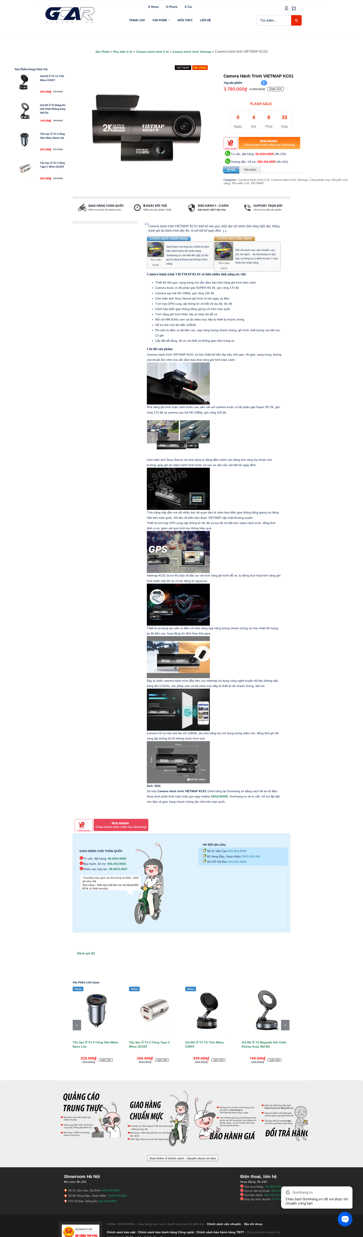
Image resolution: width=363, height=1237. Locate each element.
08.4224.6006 (264, 154)
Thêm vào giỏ (230, 148)
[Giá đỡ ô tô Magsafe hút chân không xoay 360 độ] (265, 1011)
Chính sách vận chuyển (224, 1224)
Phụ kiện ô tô (122, 51)
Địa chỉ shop (253, 1224)
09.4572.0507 (118, 869)
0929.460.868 (251, 856)
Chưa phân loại (320, 179)
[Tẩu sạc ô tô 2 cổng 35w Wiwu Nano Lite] (97, 1011)
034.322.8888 (237, 861)
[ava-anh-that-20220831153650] (146, 127)
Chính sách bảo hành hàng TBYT (220, 1232)
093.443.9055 (266, 161)
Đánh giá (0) (86, 953)
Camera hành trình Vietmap (191, 51)
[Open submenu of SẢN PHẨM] (169, 20)
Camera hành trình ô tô (152, 51)
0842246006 (219, 796)
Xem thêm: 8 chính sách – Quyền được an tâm (183, 1158)
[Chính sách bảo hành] (223, 244)
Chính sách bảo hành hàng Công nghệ (166, 1232)
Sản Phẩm (102, 51)
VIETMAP (257, 183)
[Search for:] (274, 20)
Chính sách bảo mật (121, 1232)
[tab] (86, 953)
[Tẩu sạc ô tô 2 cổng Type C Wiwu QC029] (153, 1011)
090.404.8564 (237, 851)
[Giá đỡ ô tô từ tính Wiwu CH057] (209, 1011)
